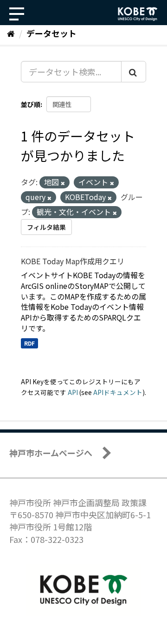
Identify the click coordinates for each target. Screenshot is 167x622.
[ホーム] (11, 33)
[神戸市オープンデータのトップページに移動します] (138, 14)
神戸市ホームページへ (50, 453)
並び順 (30, 104)
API (73, 392)
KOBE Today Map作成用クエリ (72, 261)
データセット (51, 33)
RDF (29, 343)
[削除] (63, 183)
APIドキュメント (117, 392)
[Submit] (133, 71)
